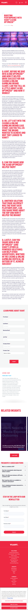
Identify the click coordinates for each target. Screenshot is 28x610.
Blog (12, 25)
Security (14, 584)
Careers (14, 579)
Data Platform (14, 561)
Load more (14, 455)
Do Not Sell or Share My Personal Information (14, 600)
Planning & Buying (14, 560)
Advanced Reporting (14, 563)
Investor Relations (14, 578)
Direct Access (14, 555)
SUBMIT (14, 361)
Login (22, 2)
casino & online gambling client (14, 65)
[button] (14, 466)
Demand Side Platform (14, 552)
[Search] (16, 2)
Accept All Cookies (14, 607)
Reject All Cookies (14, 604)
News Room (14, 581)
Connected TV (14, 558)
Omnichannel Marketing (14, 557)
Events (14, 582)
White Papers (14, 568)
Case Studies (14, 570)
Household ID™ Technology (14, 554)
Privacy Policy (10, 598)
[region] (14, 598)
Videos (14, 571)
